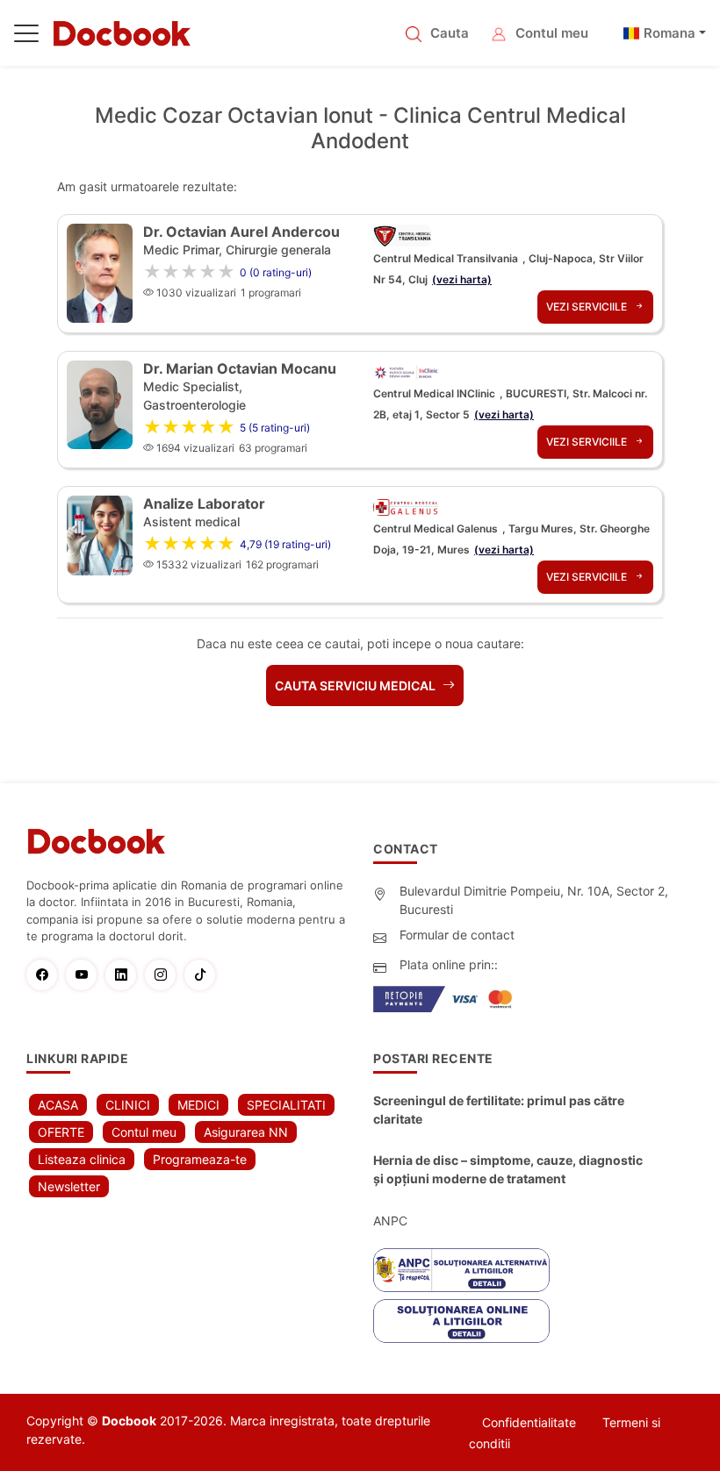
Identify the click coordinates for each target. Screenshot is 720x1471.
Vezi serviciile (588, 306)
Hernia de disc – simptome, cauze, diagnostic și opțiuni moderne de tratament (508, 1169)
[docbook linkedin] (125, 975)
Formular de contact (457, 934)
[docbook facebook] (46, 975)
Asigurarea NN (246, 1132)
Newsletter (69, 1186)
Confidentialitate (529, 1422)
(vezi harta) (462, 279)
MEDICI (198, 1104)
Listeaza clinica (82, 1159)
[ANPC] (461, 1270)
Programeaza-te (200, 1159)
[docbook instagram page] (164, 975)
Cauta (449, 33)
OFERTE (61, 1132)
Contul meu (551, 33)
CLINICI (127, 1104)
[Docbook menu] (26, 37)
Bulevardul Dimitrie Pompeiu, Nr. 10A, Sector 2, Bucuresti (534, 900)
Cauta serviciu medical (356, 685)
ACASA (58, 1104)
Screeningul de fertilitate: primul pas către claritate (498, 1109)
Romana (669, 33)
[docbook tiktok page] (204, 975)
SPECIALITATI (286, 1104)
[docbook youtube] (85, 975)
